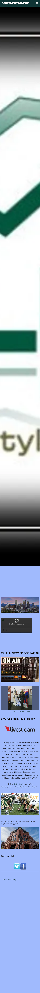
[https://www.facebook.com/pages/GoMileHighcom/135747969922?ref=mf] (23, 866)
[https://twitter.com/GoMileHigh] (16, 866)
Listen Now (18, 784)
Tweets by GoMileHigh (9, 879)
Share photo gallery (21, 712)
